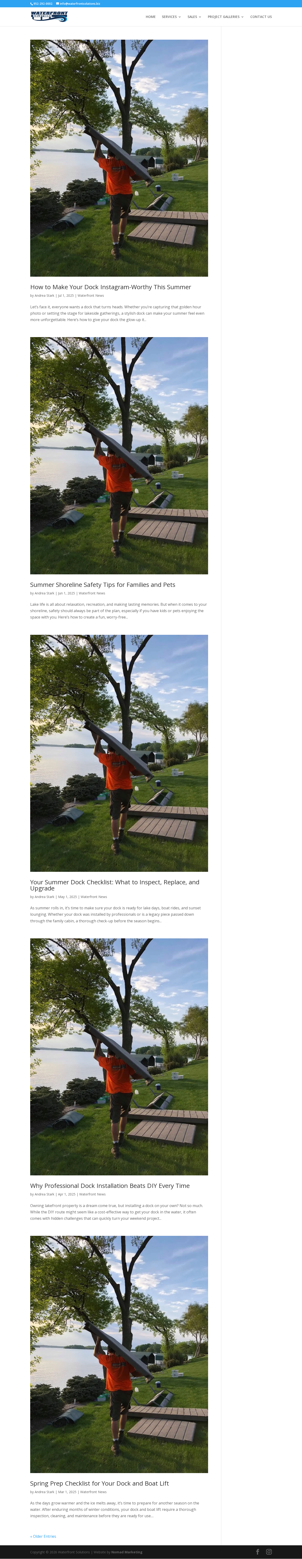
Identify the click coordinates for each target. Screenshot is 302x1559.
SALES (192, 17)
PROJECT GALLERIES (223, 17)
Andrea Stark (44, 295)
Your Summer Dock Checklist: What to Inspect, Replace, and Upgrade (114, 885)
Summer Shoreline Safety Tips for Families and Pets (102, 584)
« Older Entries (43, 1536)
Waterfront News (91, 295)
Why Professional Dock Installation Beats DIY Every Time (110, 1185)
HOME (151, 17)
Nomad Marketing (127, 1552)
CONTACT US (261, 17)
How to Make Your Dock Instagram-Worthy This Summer (110, 287)
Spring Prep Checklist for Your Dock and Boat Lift (99, 1483)
